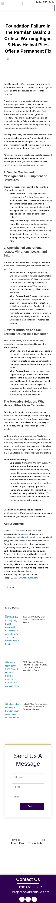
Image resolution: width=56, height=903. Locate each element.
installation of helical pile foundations (21, 537)
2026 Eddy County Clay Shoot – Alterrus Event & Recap (34, 619)
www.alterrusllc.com (28, 578)
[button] (52, 8)
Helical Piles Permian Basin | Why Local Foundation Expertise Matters (36, 706)
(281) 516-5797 (45, 1)
